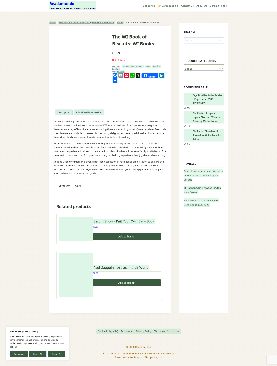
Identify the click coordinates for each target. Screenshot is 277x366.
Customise (19, 354)
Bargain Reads (218, 5)
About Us (201, 5)
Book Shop (149, 5)
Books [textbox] (203, 68)
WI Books (121, 71)
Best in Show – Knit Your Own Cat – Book (123, 221)
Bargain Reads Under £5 (133, 66)
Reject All (37, 354)
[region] (37, 343)
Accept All (56, 354)
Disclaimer (127, 331)
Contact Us (187, 5)
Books (147, 66)
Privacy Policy (143, 331)
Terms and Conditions (166, 331)
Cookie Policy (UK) (108, 331)
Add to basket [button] (126, 236)
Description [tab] (63, 112)
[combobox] (204, 69)
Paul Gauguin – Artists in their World (120, 267)
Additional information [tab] (89, 112)
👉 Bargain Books (168, 5)
